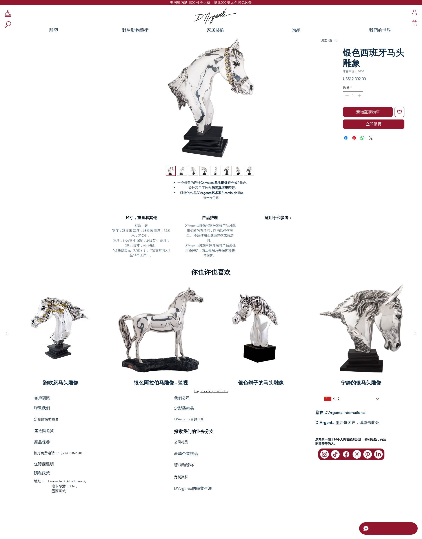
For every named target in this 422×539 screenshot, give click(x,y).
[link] (414, 23)
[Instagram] (324, 454)
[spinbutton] (353, 96)
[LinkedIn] (378, 454)
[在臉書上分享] (345, 138)
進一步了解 (211, 198)
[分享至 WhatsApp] (362, 138)
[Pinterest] (367, 454)
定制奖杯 (181, 477)
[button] (329, 40)
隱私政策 (42, 473)
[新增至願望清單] (399, 112)
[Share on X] (370, 138)
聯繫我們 (42, 408)
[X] (357, 454)
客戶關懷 (42, 398)
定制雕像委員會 (46, 419)
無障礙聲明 (44, 464)
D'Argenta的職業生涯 (193, 488)
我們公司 (182, 398)
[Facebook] (346, 454)
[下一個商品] (415, 333)
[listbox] (329, 40)
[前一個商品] (6, 333)
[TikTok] (335, 454)
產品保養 (42, 442)
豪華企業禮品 (186, 453)
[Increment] (360, 96)
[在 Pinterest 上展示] (354, 138)
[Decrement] (346, 96)
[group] (211, 333)
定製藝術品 (184, 408)
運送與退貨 (44, 430)
